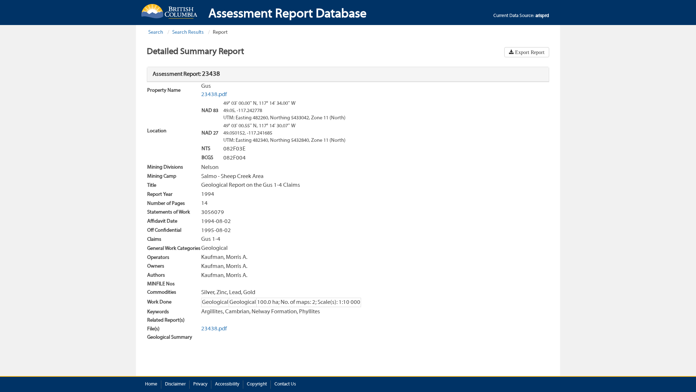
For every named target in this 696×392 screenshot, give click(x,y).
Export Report (529, 52)
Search (155, 32)
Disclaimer (175, 384)
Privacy (200, 384)
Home (151, 384)
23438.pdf (214, 95)
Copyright (257, 384)
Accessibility (227, 384)
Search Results (188, 32)
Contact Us (285, 384)
